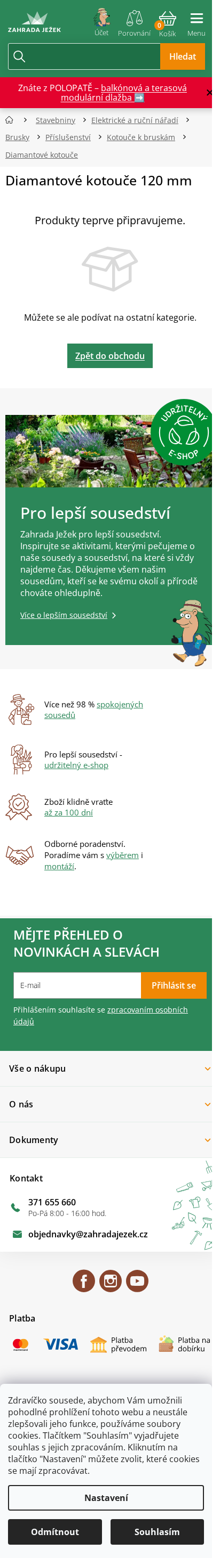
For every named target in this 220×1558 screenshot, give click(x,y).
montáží (59, 866)
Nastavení (106, 1498)
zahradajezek (110, 1286)
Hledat (182, 56)
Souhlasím (157, 1532)
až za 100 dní (68, 812)
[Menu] (196, 20)
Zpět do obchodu (110, 356)
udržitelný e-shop (76, 765)
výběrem (122, 855)
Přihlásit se (174, 985)
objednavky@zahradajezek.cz (88, 1234)
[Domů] (12, 120)
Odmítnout (55, 1532)
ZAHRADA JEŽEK (84, 1286)
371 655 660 (52, 1202)
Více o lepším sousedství (63, 615)
